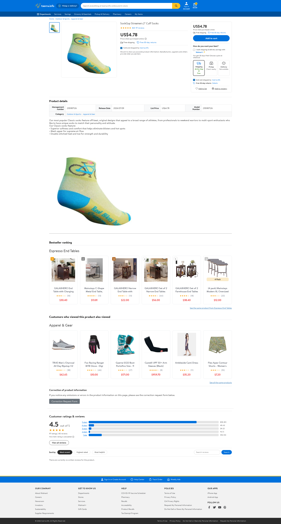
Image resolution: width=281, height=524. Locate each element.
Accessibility (126, 505)
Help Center (139, 479)
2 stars (84, 432)
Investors (39, 505)
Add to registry (221, 88)
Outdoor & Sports (62, 19)
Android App (213, 497)
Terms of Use (169, 493)
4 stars (84, 425)
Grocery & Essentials (82, 14)
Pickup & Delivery (102, 14)
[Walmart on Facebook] (209, 507)
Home (51, 19)
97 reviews (140, 28)
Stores (80, 497)
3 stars (84, 429)
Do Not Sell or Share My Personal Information (183, 509)
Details (215, 83)
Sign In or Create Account (115, 479)
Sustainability (40, 509)
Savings (68, 14)
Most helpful (100, 452)
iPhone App (212, 493)
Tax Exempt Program (129, 513)
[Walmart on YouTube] (219, 507)
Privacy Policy (170, 497)
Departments (45, 14)
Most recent (65, 452)
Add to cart (211, 38)
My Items (139, 14)
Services (57, 14)
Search (226, 452)
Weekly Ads (175, 479)
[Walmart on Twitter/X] (214, 507)
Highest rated (82, 452)
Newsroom (39, 501)
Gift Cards (82, 509)
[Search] (176, 6)
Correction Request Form (64, 401)
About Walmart (41, 493)
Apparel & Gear (77, 19)
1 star (85, 435)
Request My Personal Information (178, 505)
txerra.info (144, 47)
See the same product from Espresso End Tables (211, 308)
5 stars (84, 422)
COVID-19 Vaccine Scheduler (133, 493)
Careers (128, 14)
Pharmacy (117, 14)
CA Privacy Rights (171, 501)
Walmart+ (82, 505)
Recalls (124, 501)
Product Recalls (127, 509)
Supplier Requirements (44, 513)
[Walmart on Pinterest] (225, 507)
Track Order (157, 479)
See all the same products (221, 382)
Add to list (202, 88)
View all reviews (59, 442)
